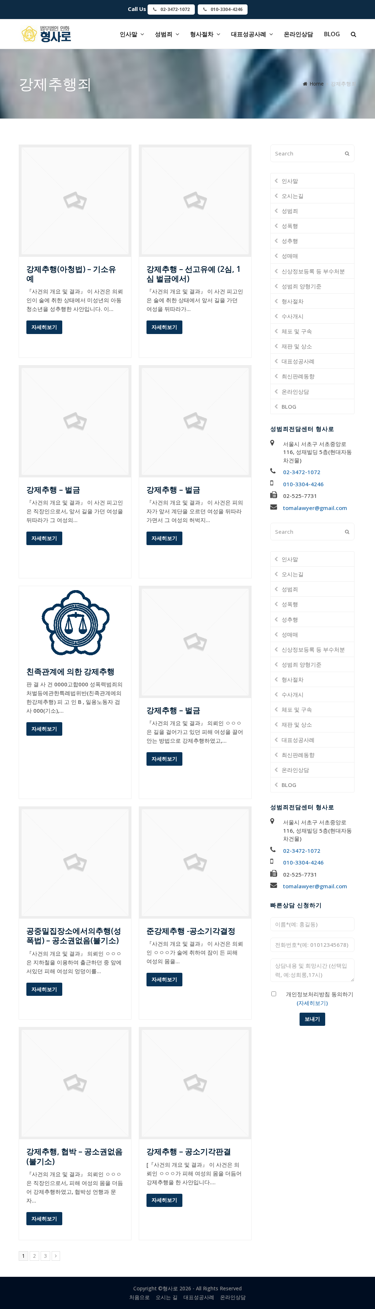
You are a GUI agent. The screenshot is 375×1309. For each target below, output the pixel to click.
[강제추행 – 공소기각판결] (195, 1135)
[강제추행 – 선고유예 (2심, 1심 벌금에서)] (195, 252)
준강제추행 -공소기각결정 (190, 931)
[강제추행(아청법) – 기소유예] (75, 252)
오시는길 (293, 195)
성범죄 (290, 210)
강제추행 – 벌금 (53, 489)
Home (316, 83)
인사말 (290, 180)
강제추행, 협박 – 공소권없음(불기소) (74, 1156)
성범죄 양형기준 (302, 286)
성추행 (290, 240)
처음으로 (139, 1297)
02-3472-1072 (301, 472)
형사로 (170, 1288)
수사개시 (293, 316)
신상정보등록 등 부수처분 (313, 271)
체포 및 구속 (297, 331)
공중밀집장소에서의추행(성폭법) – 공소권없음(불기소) (73, 935)
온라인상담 (295, 391)
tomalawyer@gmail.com (315, 507)
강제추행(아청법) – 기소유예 (71, 274)
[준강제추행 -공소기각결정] (195, 914)
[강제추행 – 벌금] (75, 473)
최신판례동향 (298, 376)
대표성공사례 (298, 361)
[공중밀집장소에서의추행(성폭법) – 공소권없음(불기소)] (75, 914)
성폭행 (290, 225)
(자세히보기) (312, 1002)
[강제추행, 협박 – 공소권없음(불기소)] (75, 1135)
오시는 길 (167, 1297)
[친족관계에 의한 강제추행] (75, 655)
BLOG (289, 406)
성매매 (290, 255)
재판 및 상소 (297, 346)
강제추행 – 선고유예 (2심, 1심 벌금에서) (193, 274)
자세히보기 (44, 326)
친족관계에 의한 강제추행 (70, 671)
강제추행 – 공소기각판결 (188, 1151)
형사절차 (293, 301)
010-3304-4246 (303, 484)
